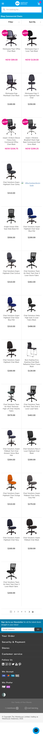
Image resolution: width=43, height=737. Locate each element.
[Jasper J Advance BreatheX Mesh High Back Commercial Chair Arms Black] (31, 127)
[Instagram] (10, 664)
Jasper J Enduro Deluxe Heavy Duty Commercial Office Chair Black (11, 141)
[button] (36, 730)
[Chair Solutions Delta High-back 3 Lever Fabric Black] (31, 305)
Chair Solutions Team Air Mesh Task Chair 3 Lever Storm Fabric (32, 273)
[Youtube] (16, 664)
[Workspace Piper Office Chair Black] (11, 38)
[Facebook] (6, 664)
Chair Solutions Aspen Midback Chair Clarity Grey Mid (31, 495)
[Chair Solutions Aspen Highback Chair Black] (11, 349)
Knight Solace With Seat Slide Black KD (11, 228)
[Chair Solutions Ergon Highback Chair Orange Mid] (11, 482)
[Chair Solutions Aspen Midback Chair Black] (31, 527)
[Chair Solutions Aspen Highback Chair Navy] (11, 527)
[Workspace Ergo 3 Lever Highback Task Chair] (31, 82)
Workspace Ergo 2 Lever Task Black (31, 50)
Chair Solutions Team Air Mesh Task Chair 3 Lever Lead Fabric (32, 406)
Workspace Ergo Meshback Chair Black (11, 94)
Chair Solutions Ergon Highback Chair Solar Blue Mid (11, 317)
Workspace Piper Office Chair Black (11, 50)
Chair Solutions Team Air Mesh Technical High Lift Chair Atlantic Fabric (11, 407)
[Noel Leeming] (31, 708)
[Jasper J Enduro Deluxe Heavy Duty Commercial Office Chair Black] (11, 127)
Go (38, 629)
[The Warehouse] (12, 708)
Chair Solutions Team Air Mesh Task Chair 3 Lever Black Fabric (11, 584)
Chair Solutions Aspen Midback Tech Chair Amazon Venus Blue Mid (11, 452)
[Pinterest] (20, 664)
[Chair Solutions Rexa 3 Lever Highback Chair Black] (31, 438)
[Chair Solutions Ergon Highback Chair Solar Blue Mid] (11, 305)
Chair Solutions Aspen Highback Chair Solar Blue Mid (31, 229)
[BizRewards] (3, 686)
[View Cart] (37, 3)
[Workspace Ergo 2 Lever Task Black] (31, 38)
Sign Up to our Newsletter (12, 622)
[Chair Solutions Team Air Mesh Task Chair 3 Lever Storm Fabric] (31, 260)
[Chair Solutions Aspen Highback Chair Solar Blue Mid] (31, 216)
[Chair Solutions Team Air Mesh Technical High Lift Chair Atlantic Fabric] (11, 393)
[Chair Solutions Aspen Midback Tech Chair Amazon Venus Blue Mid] (11, 438)
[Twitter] (13, 664)
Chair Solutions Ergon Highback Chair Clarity (11, 183)
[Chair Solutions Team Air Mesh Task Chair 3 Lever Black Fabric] (11, 571)
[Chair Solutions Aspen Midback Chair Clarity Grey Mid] (31, 482)
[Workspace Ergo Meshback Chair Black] (11, 82)
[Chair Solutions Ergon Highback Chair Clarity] (11, 171)
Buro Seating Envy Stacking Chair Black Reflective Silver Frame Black (31, 363)
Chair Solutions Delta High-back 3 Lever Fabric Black (32, 317)
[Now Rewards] (8, 686)
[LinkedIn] (3, 664)
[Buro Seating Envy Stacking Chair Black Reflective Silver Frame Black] (31, 349)
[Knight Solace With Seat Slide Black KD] (11, 216)
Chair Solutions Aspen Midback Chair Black (31, 539)
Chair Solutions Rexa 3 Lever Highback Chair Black (31, 451)
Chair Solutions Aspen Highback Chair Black (11, 361)
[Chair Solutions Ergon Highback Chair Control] (11, 260)
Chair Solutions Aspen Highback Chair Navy (11, 539)
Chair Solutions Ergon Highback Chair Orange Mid (11, 495)
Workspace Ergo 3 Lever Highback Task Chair (31, 95)
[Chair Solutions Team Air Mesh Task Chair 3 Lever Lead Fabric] (31, 393)
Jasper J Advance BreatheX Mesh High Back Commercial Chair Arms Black (31, 141)
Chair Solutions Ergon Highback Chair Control (11, 272)
